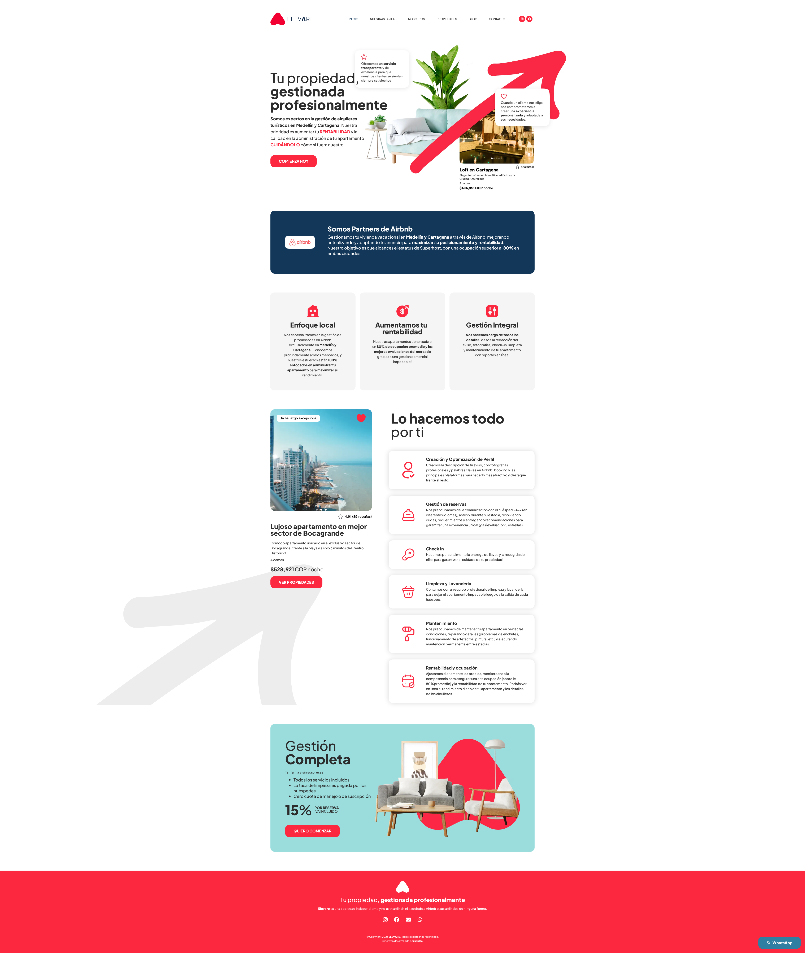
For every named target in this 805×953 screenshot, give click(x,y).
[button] (317, 510)
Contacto (497, 19)
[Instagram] (522, 19)
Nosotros (416, 19)
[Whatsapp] (420, 919)
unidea (418, 941)
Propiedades (447, 19)
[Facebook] (529, 19)
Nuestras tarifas (383, 19)
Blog (473, 19)
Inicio (353, 19)
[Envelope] (408, 919)
